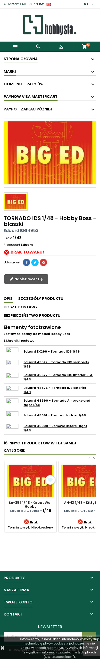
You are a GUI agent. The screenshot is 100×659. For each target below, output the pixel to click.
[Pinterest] (43, 262)
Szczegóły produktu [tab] (40, 298)
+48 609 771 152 (32, 4)
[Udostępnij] (26, 262)
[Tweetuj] (35, 262)
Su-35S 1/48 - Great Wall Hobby (30, 504)
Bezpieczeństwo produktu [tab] (32, 315)
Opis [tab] (8, 298)
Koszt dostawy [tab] (21, 307)
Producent (12, 245)
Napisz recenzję (28, 279)
